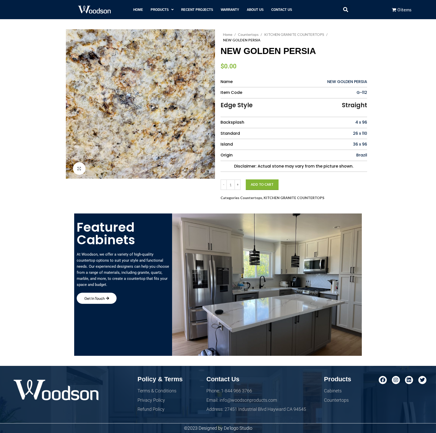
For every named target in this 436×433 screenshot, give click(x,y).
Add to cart (262, 184)
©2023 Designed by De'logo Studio (218, 428)
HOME (138, 10)
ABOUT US (255, 10)
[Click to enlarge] (79, 168)
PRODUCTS (160, 10)
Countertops (248, 34)
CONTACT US (281, 10)
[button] (162, 9)
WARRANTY (230, 10)
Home (228, 34)
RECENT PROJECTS (197, 10)
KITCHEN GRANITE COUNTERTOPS (294, 34)
